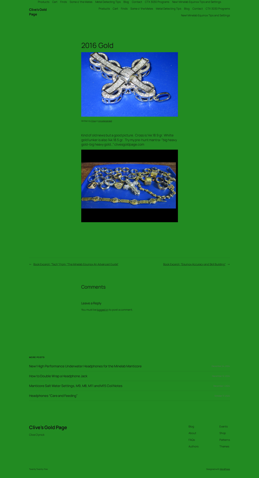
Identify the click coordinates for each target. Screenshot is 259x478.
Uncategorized (105, 121)
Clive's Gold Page (48, 427)
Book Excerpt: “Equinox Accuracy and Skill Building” (194, 264)
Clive (93, 121)
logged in (102, 309)
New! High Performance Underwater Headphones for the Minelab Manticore (85, 366)
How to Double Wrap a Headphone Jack (58, 376)
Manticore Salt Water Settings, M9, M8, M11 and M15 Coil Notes (75, 386)
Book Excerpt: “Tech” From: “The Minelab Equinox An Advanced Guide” (75, 264)
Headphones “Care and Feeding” (53, 396)
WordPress (225, 469)
